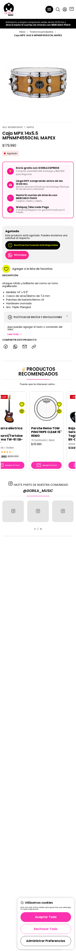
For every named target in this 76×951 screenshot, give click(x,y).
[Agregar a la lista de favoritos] (11, 404)
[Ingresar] (64, 9)
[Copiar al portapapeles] (34, 346)
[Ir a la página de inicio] (9, 9)
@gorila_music (38, 490)
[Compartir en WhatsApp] (15, 346)
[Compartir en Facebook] (5, 346)
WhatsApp (20, 254)
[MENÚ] (49, 9)
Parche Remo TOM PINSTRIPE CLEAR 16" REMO (36, 432)
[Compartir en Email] (24, 346)
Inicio (22, 32)
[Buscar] (57, 9)
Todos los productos (41, 32)
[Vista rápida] (11, 411)
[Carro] (71, 9)
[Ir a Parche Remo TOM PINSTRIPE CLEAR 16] (36, 408)
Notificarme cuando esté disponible (36, 245)
